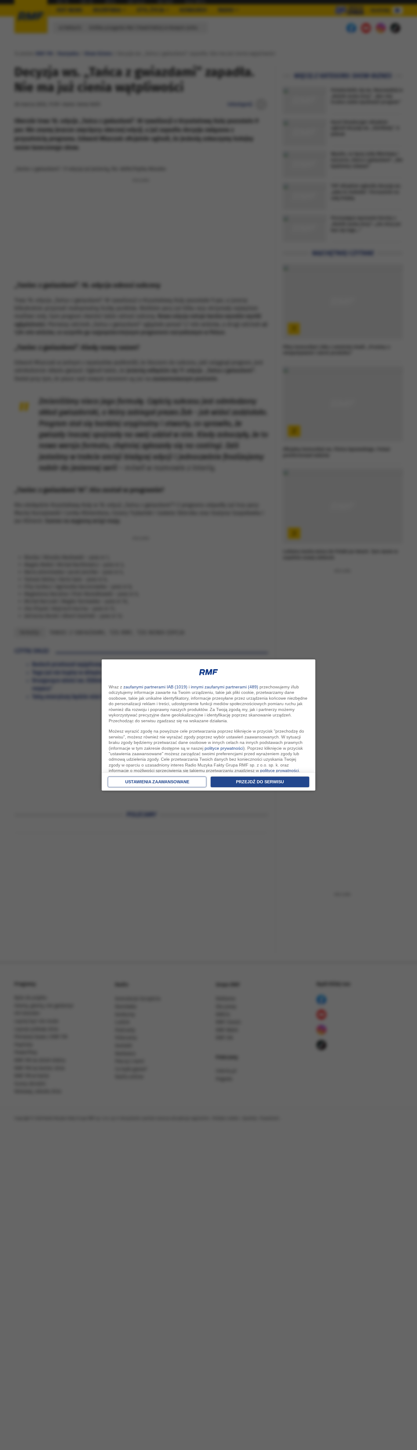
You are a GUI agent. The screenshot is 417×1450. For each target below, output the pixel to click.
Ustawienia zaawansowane (157, 781)
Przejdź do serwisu (260, 781)
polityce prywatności (224, 748)
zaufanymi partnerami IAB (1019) (155, 686)
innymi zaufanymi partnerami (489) (224, 686)
